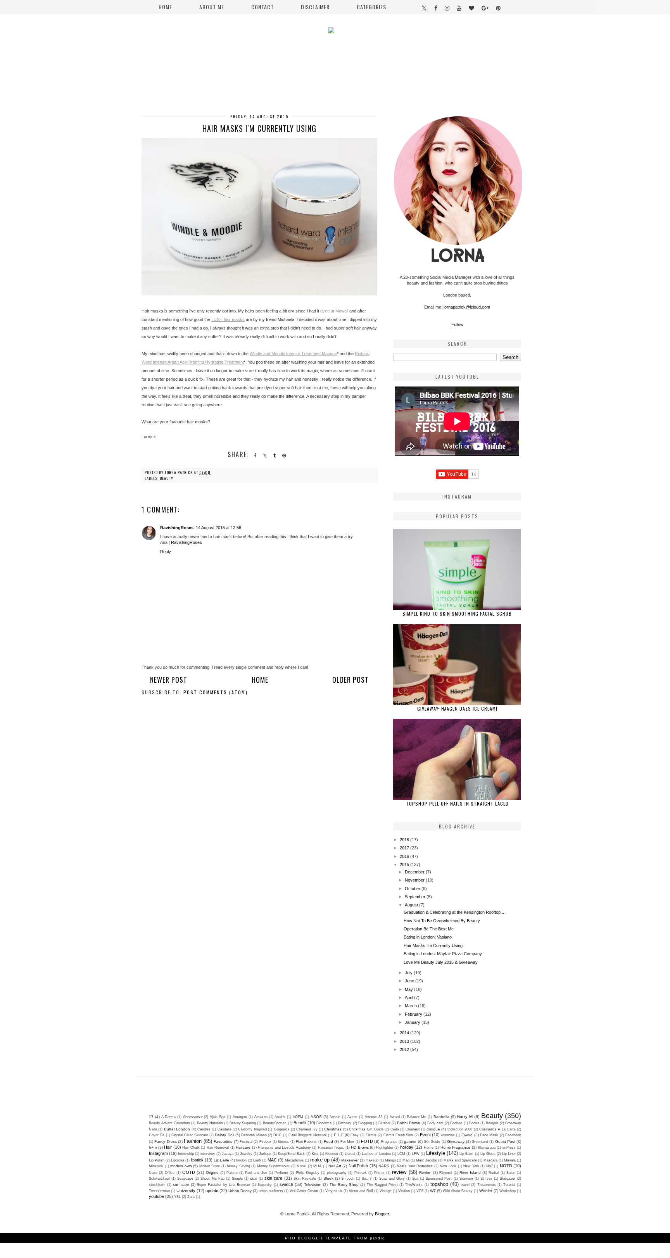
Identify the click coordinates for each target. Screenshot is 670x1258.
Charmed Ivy (306, 1129)
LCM (401, 1154)
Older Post (350, 680)
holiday (406, 1147)
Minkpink (156, 1166)
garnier (410, 1141)
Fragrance (389, 1142)
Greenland (480, 1142)
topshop (439, 1184)
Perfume (281, 1173)
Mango (390, 1160)
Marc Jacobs (426, 1160)
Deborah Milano (253, 1135)
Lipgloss (177, 1160)
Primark (360, 1173)
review (399, 1172)
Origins (212, 1172)
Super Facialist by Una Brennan (223, 1185)
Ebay (355, 1135)
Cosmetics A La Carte (497, 1129)
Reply (165, 551)
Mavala (510, 1160)
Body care (435, 1123)
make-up (320, 1160)
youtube (156, 1196)
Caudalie (224, 1129)
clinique (433, 1129)
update (211, 1190)
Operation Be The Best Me (429, 929)
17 (151, 1117)
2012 (405, 1049)
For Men (347, 1142)
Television (312, 1184)
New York (471, 1166)
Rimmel (445, 1173)
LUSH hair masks (228, 319)
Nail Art (334, 1166)
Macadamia (294, 1160)
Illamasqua (487, 1147)
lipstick (197, 1160)
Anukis (280, 1117)
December (415, 872)
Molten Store (209, 1166)
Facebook (513, 1135)
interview (207, 1154)
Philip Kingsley (307, 1173)
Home (165, 7)
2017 (405, 848)
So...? (366, 1178)
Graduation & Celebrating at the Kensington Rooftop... (454, 912)
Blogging (365, 1123)
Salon (510, 1173)
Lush (257, 1160)
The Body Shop (344, 1184)
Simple (237, 1178)
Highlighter (384, 1147)
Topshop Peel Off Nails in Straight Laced (457, 803)
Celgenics (282, 1129)
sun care (181, 1184)
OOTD (188, 1172)
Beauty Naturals (210, 1123)
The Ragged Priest (382, 1185)
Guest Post (505, 1141)
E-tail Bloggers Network (307, 1135)
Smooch (347, 1178)
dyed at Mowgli (334, 311)
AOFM (298, 1117)
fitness (283, 1142)
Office (169, 1173)
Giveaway (456, 1141)
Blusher (384, 1123)
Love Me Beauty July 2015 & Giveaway (441, 962)
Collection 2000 (459, 1129)
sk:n (253, 1178)
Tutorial (509, 1185)
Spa (415, 1178)
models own (181, 1166)
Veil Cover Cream (304, 1191)
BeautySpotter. (275, 1123)
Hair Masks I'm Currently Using (433, 945)
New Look (448, 1166)
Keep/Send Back (291, 1154)
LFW (416, 1154)
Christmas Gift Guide (366, 1129)
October (413, 888)
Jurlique (265, 1154)
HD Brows (360, 1147)
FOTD (367, 1141)
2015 (405, 864)
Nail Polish (358, 1165)
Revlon (425, 1172)
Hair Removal (218, 1147)
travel (465, 1185)
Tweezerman (159, 1191)
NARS (383, 1166)
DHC (277, 1135)
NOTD (506, 1165)
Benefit (300, 1122)
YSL (177, 1197)
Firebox (265, 1142)
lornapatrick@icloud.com (467, 307)
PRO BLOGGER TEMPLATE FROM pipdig (335, 1238)
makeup (372, 1160)
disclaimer (315, 7)
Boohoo (456, 1123)
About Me (211, 7)
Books (474, 1123)
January (413, 1022)
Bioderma (324, 1123)
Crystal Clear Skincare (189, 1135)
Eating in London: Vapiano (428, 937)
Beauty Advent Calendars (169, 1123)
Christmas (333, 1129)
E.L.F (339, 1135)
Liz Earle (221, 1160)
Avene (352, 1117)
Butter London (177, 1129)
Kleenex (331, 1154)
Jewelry (246, 1154)
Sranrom (466, 1178)
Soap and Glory (392, 1178)
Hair (168, 1147)
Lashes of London (376, 1154)
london (241, 1160)
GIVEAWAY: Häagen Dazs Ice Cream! (457, 708)
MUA (317, 1166)
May (409, 989)
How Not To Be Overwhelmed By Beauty (442, 920)
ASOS (316, 1117)
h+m (153, 1147)
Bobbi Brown (408, 1123)
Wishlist (485, 1191)
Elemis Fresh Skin (398, 1135)
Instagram (158, 1153)
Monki (301, 1166)
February (414, 1014)
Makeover (350, 1160)
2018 (405, 839)
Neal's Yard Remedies (415, 1166)
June (410, 980)
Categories (371, 7)
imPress (509, 1147)
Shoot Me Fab (212, 1178)
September (416, 896)
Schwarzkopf (159, 1178)
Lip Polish (156, 1160)
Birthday (344, 1123)
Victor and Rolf (361, 1191)
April (409, 997)
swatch (286, 1184)
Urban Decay (240, 1191)
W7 (433, 1191)
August (412, 905)
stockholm (157, 1185)
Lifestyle (435, 1153)
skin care (273, 1178)
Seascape (185, 1178)
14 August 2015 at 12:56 (218, 527)
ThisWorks (414, 1185)
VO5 (419, 1191)
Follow (457, 324)
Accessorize (193, 1117)
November (415, 880)
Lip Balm (466, 1154)
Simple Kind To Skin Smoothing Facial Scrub (457, 613)
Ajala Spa (217, 1117)
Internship (186, 1154)
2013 (405, 1041)
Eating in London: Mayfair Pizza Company (443, 953)
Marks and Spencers (460, 1160)
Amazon (261, 1117)
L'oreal (350, 1154)
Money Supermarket (273, 1166)
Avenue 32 (373, 1117)
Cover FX (156, 1135)
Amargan (240, 1117)
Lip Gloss (488, 1154)
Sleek (328, 1178)
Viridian (404, 1191)
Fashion (193, 1141)
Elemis (371, 1135)
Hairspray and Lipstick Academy (284, 1147)
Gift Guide (432, 1142)
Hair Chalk (191, 1147)
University (185, 1190)
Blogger (382, 1213)
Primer (379, 1173)
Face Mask (489, 1135)
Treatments (486, 1185)
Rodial (494, 1173)
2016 (405, 856)
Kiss (315, 1154)
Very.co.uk (333, 1191)
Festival (246, 1142)
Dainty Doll (224, 1135)
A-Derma (168, 1117)
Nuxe (153, 1173)
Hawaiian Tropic (331, 1147)
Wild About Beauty (458, 1191)
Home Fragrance (455, 1147)
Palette (232, 1173)
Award (395, 1117)
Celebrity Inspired (252, 1129)
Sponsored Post (439, 1178)
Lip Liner (509, 1154)
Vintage (386, 1191)
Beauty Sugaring (243, 1123)
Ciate (394, 1129)
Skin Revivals (305, 1178)
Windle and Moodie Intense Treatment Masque (293, 353)
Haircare (243, 1147)
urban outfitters (271, 1191)
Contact (262, 7)
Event (425, 1134)
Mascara (490, 1160)
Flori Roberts (306, 1142)
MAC (272, 1160)
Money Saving (238, 1166)
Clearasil (413, 1129)
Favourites (223, 1141)
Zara (191, 1197)
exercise (448, 1135)
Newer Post (168, 680)
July (409, 972)
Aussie (335, 1117)
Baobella (441, 1117)
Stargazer (507, 1178)
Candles (204, 1129)
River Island (470, 1172)
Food (328, 1141)
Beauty (166, 478)
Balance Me (417, 1117)
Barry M (465, 1116)
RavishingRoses (176, 527)
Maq (405, 1160)
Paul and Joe (256, 1173)
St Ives (486, 1178)
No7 (489, 1166)
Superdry (264, 1185)
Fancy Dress (165, 1141)
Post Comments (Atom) (215, 692)
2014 (405, 1032)
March (411, 1005)
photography (337, 1173)
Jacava (227, 1154)
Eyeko (467, 1135)
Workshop (507, 1191)
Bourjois (492, 1123)
